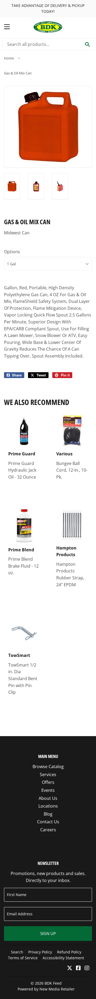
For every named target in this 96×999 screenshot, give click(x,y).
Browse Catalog (48, 766)
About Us (48, 798)
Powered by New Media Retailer (46, 989)
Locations (48, 806)
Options (12, 252)
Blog (48, 814)
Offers (48, 782)
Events (48, 790)
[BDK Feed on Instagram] (87, 968)
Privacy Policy (40, 951)
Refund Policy (69, 951)
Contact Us (48, 822)
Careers (48, 830)
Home (9, 58)
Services (48, 774)
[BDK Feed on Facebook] (78, 968)
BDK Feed (53, 983)
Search (17, 951)
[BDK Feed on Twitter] (69, 968)
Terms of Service (23, 957)
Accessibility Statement (63, 957)
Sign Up (48, 933)
